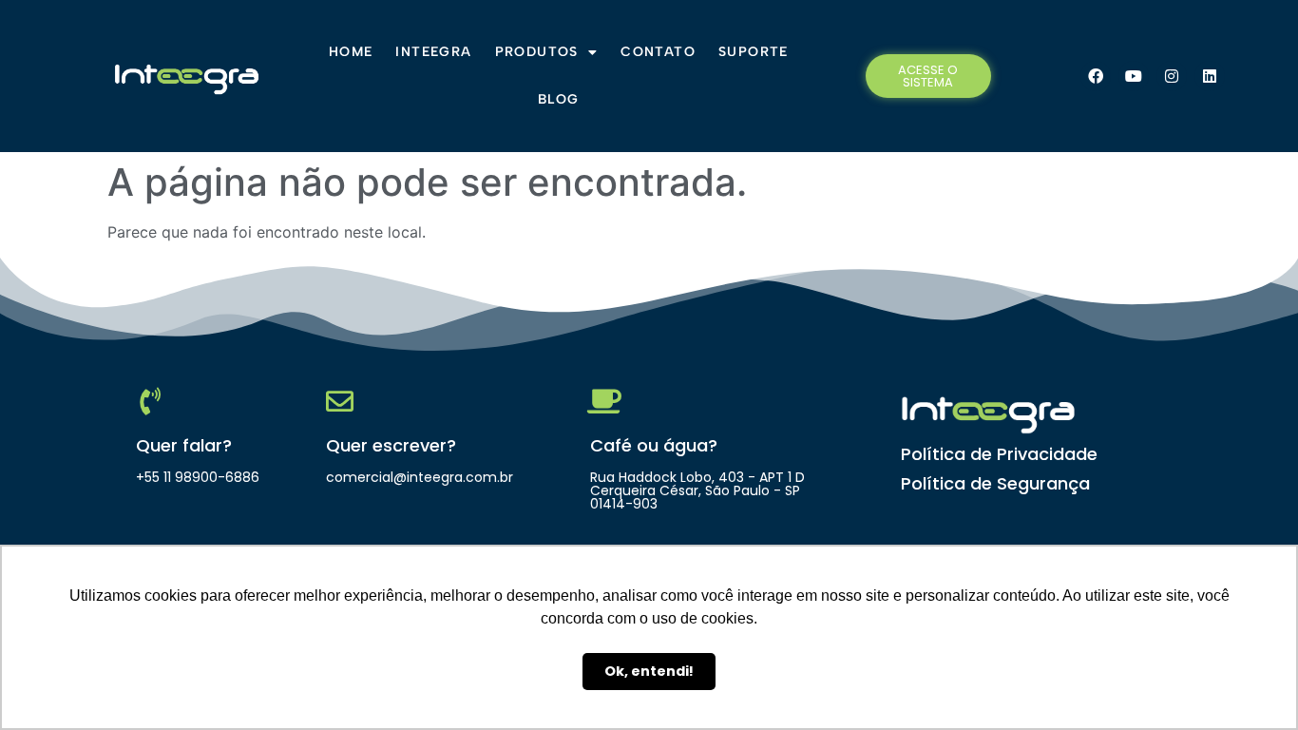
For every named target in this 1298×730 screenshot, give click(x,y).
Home (351, 52)
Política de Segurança (995, 483)
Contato (658, 52)
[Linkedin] (1209, 76)
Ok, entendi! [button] (649, 671)
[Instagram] (1171, 76)
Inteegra (433, 52)
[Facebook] (1095, 76)
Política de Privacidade (999, 454)
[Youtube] (1133, 76)
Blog (559, 99)
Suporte (753, 52)
